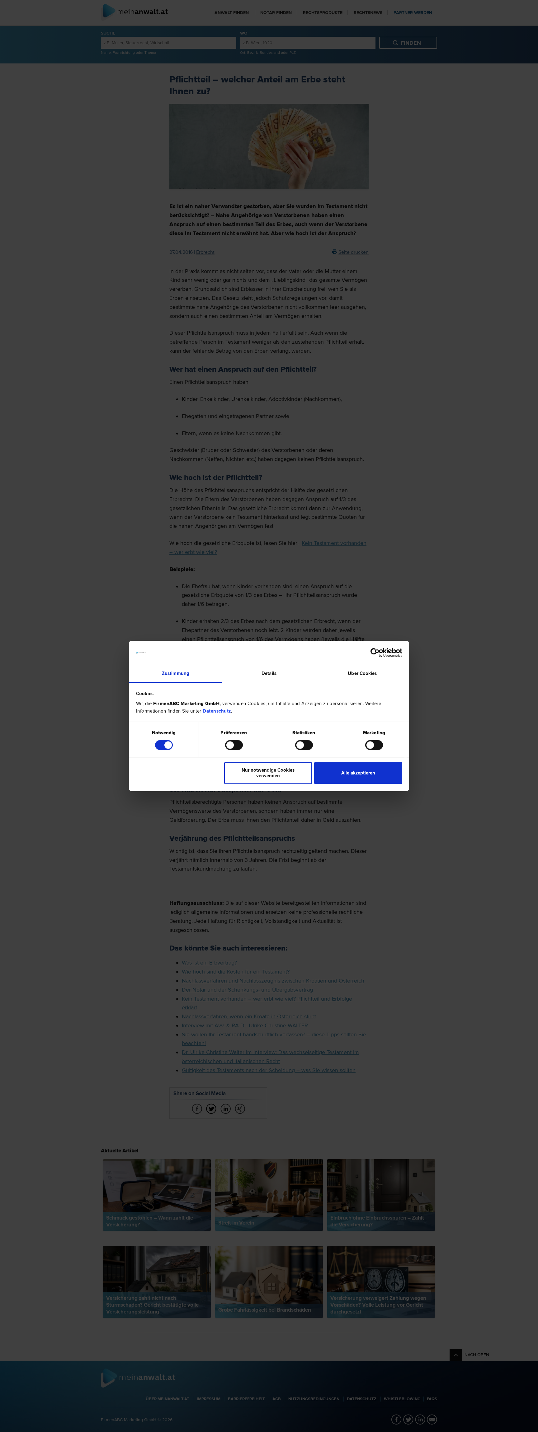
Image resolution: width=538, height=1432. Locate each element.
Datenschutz (217, 711)
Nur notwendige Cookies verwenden (268, 773)
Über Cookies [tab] (362, 673)
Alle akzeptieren (358, 773)
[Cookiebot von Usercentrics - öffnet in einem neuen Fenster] (375, 653)
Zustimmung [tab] (175, 673)
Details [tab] (269, 673)
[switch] (234, 745)
